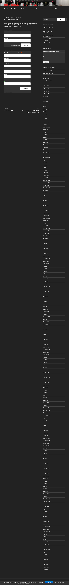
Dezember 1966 (46, 501)
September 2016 (46, 354)
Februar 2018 (46, 311)
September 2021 (46, 218)
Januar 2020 (45, 253)
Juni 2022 (45, 195)
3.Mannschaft (46, 93)
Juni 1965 (45, 534)
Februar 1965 (46, 544)
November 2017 (46, 319)
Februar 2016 (46, 372)
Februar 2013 (46, 463)
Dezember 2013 (46, 438)
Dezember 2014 (46, 407)
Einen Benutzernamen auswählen (13, 52)
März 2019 (45, 278)
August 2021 (45, 220)
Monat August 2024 (47, 38)
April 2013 (45, 458)
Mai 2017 (45, 334)
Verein (44, 111)
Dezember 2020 (46, 228)
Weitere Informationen (59, 582)
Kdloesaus (18, 17)
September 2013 (46, 445)
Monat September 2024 (48, 35)
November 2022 (46, 182)
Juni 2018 (45, 301)
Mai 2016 (45, 364)
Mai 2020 (45, 246)
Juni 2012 (45, 483)
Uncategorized (46, 109)
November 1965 (46, 526)
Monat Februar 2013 (47, 70)
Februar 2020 (46, 251)
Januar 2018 (45, 314)
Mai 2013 (45, 456)
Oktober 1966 (46, 506)
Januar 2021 (45, 225)
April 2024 (45, 139)
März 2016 (45, 369)
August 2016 (45, 357)
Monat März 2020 (47, 75)
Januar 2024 (45, 147)
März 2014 (45, 430)
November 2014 (46, 410)
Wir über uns (24, 8)
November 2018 (46, 289)
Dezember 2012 (46, 468)
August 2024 (45, 129)
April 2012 (45, 488)
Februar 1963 (46, 567)
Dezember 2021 (46, 210)
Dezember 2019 (46, 256)
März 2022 (45, 203)
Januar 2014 (45, 435)
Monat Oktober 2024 (47, 31)
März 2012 (45, 491)
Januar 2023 (45, 177)
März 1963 (45, 564)
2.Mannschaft (46, 91)
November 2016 (46, 349)
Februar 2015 (46, 402)
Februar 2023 (46, 175)
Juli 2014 (45, 420)
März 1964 (45, 557)
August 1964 (45, 552)
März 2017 (45, 339)
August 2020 (45, 238)
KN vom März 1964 (47, 78)
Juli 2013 (45, 450)
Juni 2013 (45, 453)
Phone (5, 69)
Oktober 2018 (46, 291)
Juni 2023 (45, 165)
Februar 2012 (46, 493)
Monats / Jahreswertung (12, 100)
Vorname (6, 58)
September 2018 (46, 294)
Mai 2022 (45, 198)
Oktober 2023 (46, 155)
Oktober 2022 (46, 185)
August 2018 (45, 296)
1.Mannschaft (46, 88)
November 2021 (46, 213)
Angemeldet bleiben (15, 45)
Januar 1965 (45, 547)
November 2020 (46, 230)
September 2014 (46, 415)
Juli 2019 (45, 268)
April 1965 (45, 539)
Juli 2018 (45, 299)
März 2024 (45, 142)
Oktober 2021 (46, 215)
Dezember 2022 (46, 180)
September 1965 (46, 531)
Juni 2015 (45, 392)
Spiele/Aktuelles (14, 8)
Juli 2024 (45, 132)
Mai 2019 (45, 273)
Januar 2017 (45, 344)
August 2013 (45, 448)
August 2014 (45, 418)
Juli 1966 (45, 511)
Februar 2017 (46, 342)
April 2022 (45, 200)
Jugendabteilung (34, 8)
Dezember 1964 (46, 549)
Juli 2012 (45, 481)
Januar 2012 (45, 496)
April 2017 (45, 337)
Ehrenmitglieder (46, 99)
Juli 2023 (45, 162)
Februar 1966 (46, 521)
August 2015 (45, 387)
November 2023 (46, 152)
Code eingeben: (8, 80)
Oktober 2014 (46, 412)
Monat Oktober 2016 (47, 80)
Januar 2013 (45, 466)
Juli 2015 (45, 390)
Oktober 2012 (46, 473)
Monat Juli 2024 (46, 42)
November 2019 (46, 258)
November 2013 (46, 440)
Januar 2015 (45, 405)
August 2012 (45, 478)
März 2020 (45, 248)
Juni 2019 (45, 271)
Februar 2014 (46, 433)
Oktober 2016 (46, 352)
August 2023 (45, 160)
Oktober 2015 (46, 382)
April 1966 (45, 516)
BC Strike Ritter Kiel (20, 4)
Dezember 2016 (46, 347)
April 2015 (45, 397)
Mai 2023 (45, 167)
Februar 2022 (46, 205)
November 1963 (46, 562)
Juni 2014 (45, 423)
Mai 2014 (45, 425)
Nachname (7, 63)
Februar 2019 (46, 281)
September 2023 (46, 157)
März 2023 (45, 172)
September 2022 (46, 187)
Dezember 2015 (46, 377)
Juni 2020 (45, 243)
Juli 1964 (45, 554)
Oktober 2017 (46, 321)
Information (45, 101)
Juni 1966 (45, 514)
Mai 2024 (45, 137)
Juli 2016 (45, 359)
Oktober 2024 (46, 124)
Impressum (43, 8)
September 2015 (46, 385)
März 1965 (45, 541)
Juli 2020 (45, 241)
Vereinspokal (46, 114)
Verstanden (48, 582)
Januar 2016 (45, 375)
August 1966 (45, 509)
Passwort (6, 38)
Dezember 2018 (46, 286)
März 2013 (45, 461)
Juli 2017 (45, 329)
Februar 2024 (46, 144)
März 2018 (45, 309)
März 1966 (45, 519)
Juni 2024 (45, 134)
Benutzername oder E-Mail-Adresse (13, 33)
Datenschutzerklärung (54, 8)
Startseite (6, 8)
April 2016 (45, 367)
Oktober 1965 (46, 529)
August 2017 (45, 327)
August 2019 (45, 266)
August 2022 (45, 190)
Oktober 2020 (46, 233)
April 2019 (45, 276)
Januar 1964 (45, 559)
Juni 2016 (45, 362)
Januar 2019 (45, 284)
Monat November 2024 (48, 27)
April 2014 (45, 428)
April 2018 (45, 306)
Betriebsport (45, 96)
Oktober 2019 (46, 261)
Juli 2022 (45, 192)
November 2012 (46, 471)
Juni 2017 (45, 332)
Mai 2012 (45, 486)
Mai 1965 (45, 536)
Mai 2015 (45, 395)
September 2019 (46, 263)
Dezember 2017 (46, 316)
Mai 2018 (45, 304)
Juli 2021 (45, 223)
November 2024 (46, 122)
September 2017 (46, 324)
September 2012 (46, 476)
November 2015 (46, 380)
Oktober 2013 (46, 443)
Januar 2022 (45, 208)
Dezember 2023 (46, 149)
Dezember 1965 (46, 524)
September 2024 (46, 127)
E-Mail (6, 74)
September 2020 (46, 236)
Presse (44, 106)
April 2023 (45, 170)
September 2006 (46, 498)
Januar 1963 (45, 569)
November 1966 (46, 504)
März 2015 (45, 400)
